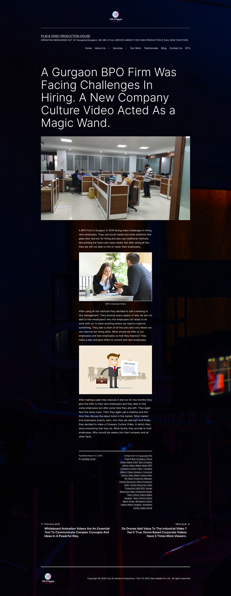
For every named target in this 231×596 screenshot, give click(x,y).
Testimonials (151, 48)
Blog (163, 48)
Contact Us (176, 48)
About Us (100, 48)
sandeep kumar (89, 459)
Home (88, 48)
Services (118, 48)
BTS (187, 48)
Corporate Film (145, 455)
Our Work (135, 48)
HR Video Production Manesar (138, 478)
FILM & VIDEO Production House (65, 36)
